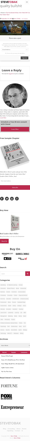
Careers (8, 291)
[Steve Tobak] (9, 2)
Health (9, 305)
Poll (25, 323)
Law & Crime (3, 312)
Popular (13, 352)
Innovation (8, 309)
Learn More (3, 118)
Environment (3, 302)
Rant (8, 326)
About (18, 429)
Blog (4, 429)
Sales (20, 326)
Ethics (9, 302)
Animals (20, 285)
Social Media (14, 330)
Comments (24, 352)
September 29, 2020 (7, 18)
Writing (21, 333)
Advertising (3, 285)
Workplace (16, 333)
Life (21, 312)
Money (20, 316)
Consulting (9, 295)
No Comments (25, 18)
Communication (21, 291)
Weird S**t (9, 333)
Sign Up (24, 58)
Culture (15, 295)
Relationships (14, 326)
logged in (11, 73)
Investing (21, 309)
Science (2, 330)
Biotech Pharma (10, 288)
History (14, 305)
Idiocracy (3, 309)
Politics (20, 323)
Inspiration (15, 309)
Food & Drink (3, 305)
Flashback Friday (21, 302)
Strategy (25, 330)
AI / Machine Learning (12, 285)
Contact (17, 431)
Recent (4, 352)
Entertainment (16, 298)
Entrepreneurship (24, 298)
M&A (25, 312)
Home (24, 305)
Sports (20, 330)
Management (4, 316)
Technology (3, 333)
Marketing (10, 316)
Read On (4, 241)
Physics (13, 319)
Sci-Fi (24, 326)
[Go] (27, 273)
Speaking (10, 431)
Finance (14, 302)
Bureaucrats (23, 288)
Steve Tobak (17, 18)
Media (15, 316)
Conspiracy (3, 295)
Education (8, 298)
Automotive (3, 288)
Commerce (14, 291)
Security (8, 330)
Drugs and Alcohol (23, 295)
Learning (17, 312)
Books (17, 288)
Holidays (19, 305)
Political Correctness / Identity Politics (9, 323)
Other (2, 319)
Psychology (3, 326)
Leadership (10, 312)
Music (24, 316)
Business (3, 291)
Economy (3, 298)
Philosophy (7, 319)
